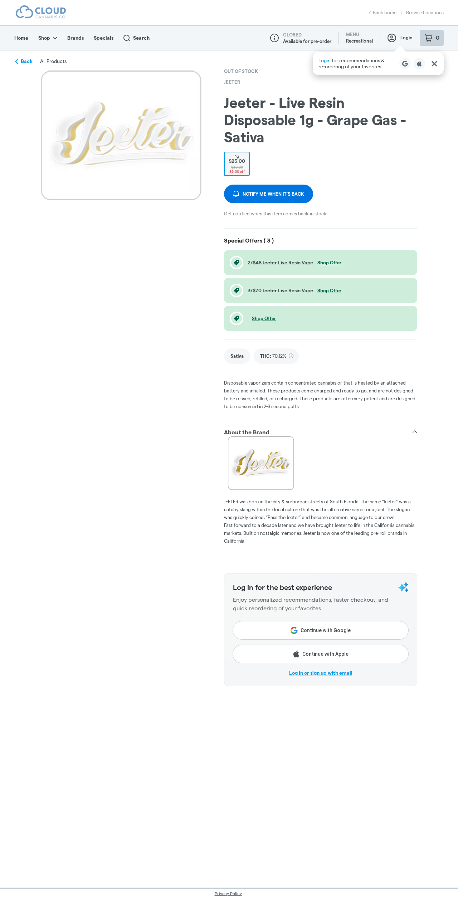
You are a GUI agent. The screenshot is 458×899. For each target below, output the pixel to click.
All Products (53, 61)
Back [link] (27, 61)
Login (406, 37)
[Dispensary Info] (274, 38)
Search (141, 38)
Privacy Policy (228, 893)
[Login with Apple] (419, 63)
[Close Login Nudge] (434, 63)
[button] (378, 63)
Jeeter (232, 81)
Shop (44, 38)
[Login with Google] (405, 63)
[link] (237, 356)
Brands (75, 38)
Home (21, 38)
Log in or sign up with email (320, 673)
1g (237, 164)
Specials (103, 38)
